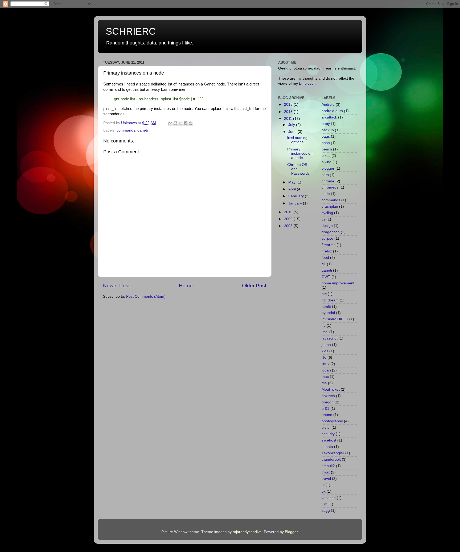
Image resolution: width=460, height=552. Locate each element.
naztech (328, 396)
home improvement (338, 283)
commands (126, 130)
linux (325, 364)
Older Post (254, 285)
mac (325, 377)
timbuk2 (328, 466)
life (324, 357)
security (328, 434)
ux (324, 491)
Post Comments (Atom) (146, 297)
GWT (326, 277)
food (325, 258)
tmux (326, 472)
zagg (326, 511)
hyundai (328, 313)
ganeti (142, 130)
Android (328, 105)
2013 (289, 112)
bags (326, 136)
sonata (327, 447)
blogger (328, 168)
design (327, 226)
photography (332, 421)
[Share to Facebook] (185, 123)
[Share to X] (180, 123)
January (295, 203)
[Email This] (170, 123)
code (326, 194)
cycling (327, 213)
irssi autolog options (297, 140)
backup (328, 130)
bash (326, 143)
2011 (288, 119)
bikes (326, 156)
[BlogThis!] (175, 123)
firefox (327, 251)
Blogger (291, 532)
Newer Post (116, 285)
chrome (328, 181)
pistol (326, 428)
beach (327, 149)
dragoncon (331, 232)
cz (323, 219)
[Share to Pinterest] (190, 123)
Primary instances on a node (300, 153)
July (292, 125)
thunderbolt (331, 459)
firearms (328, 245)
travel (326, 479)
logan (326, 370)
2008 (289, 226)
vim (324, 504)
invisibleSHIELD (335, 319)
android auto (332, 111)
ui (323, 485)
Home (186, 285)
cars (325, 175)
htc (324, 294)
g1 (324, 264)
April (292, 189)
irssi (325, 332)
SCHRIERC (131, 31)
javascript (330, 338)
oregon (328, 402)
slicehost (329, 440)
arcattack (329, 117)
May (292, 182)
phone (327, 415)
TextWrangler (333, 453)
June (293, 132)
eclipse (327, 238)
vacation (329, 498)
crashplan (330, 206)
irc (324, 326)
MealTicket (331, 389)
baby (326, 124)
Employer (307, 83)
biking (326, 162)
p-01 (325, 409)
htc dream (330, 300)
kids (325, 351)
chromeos (330, 187)
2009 (289, 219)
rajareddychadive (247, 532)
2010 (289, 212)
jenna (326, 345)
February (296, 196)
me (324, 383)
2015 (289, 105)
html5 (326, 307)
